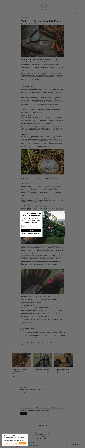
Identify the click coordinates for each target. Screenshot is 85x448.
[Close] (26, 434)
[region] (15, 440)
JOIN (31, 230)
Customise (8, 443)
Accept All (22, 443)
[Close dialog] (64, 212)
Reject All (15, 443)
